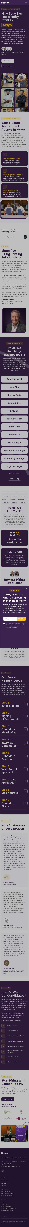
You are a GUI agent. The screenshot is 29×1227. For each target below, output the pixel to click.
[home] (5, 2)
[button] (26, 3)
